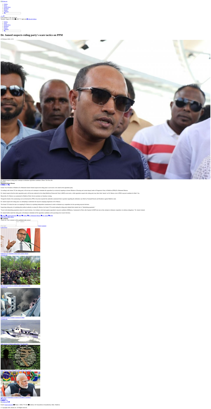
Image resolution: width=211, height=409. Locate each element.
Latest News (4, 227)
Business (6, 8)
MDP (19, 215)
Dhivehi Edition (32, 19)
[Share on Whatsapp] (5, 185)
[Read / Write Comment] (9, 185)
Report (6, 10)
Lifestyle (6, 11)
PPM (51, 215)
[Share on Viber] (7, 185)
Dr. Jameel (45, 215)
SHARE (4, 399)
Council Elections (12, 215)
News (5, 5)
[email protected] (8, 404)
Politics (6, 4)
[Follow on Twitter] (9, 402)
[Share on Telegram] (4, 185)
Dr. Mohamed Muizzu (35, 215)
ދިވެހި (2, 16)
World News (7, 7)
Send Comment (42, 226)
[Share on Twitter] (2, 185)
